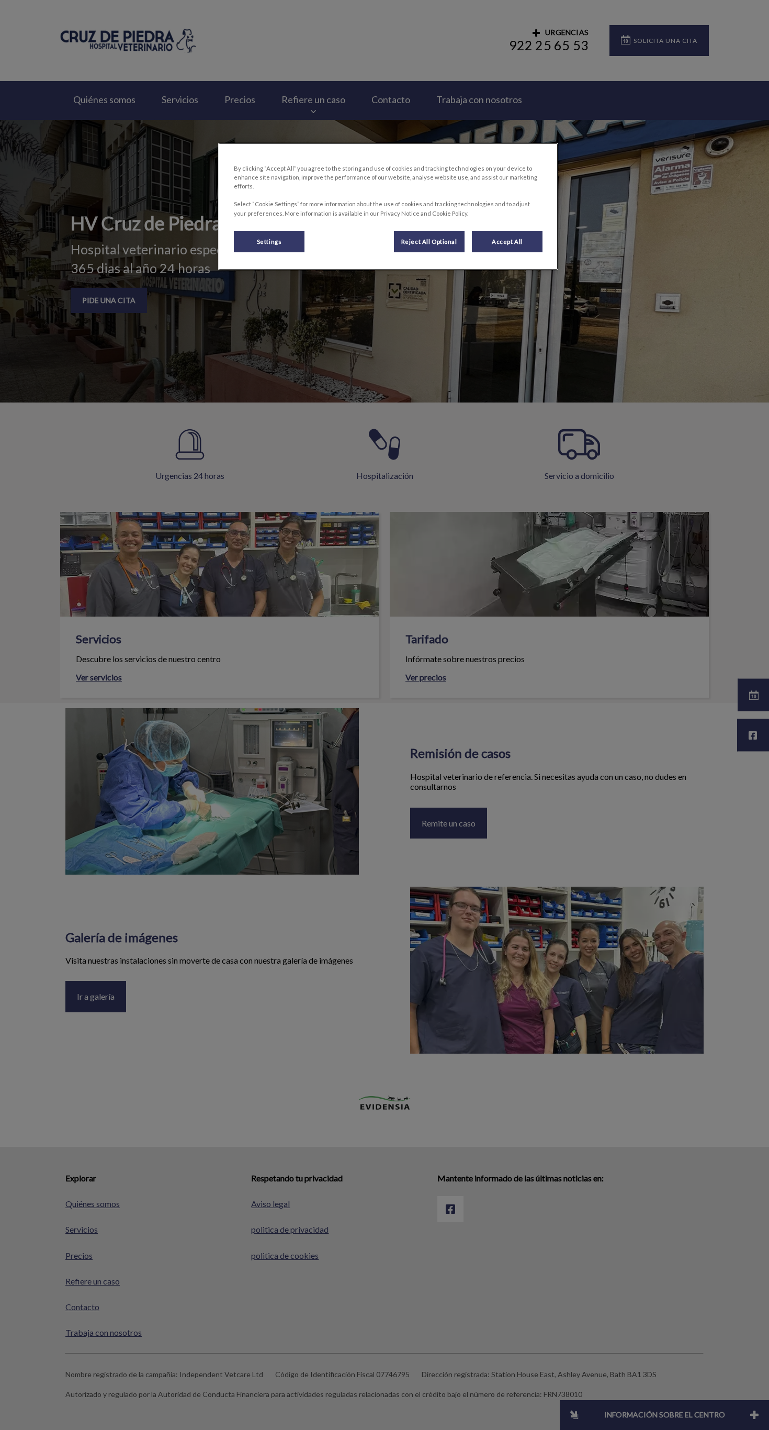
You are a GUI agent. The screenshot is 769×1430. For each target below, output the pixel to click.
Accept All (507, 241)
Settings (269, 241)
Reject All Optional (429, 241)
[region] (388, 206)
